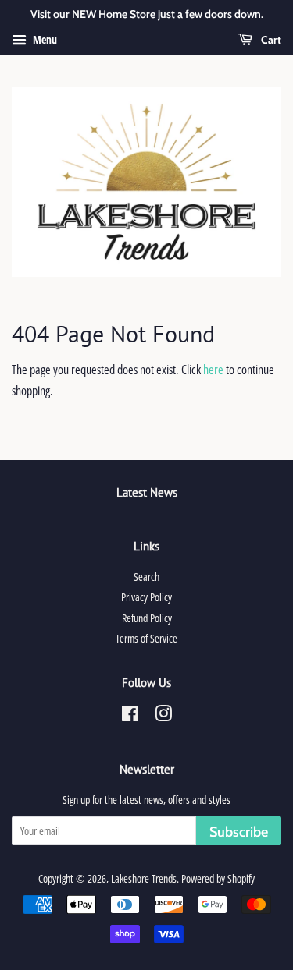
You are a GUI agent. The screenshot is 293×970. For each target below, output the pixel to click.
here (213, 369)
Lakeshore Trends (144, 878)
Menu (43, 39)
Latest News (146, 492)
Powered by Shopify (218, 878)
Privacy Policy (146, 596)
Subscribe (238, 832)
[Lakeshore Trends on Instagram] (163, 716)
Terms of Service (146, 638)
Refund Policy (147, 618)
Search (146, 576)
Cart (270, 40)
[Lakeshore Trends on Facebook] (130, 716)
